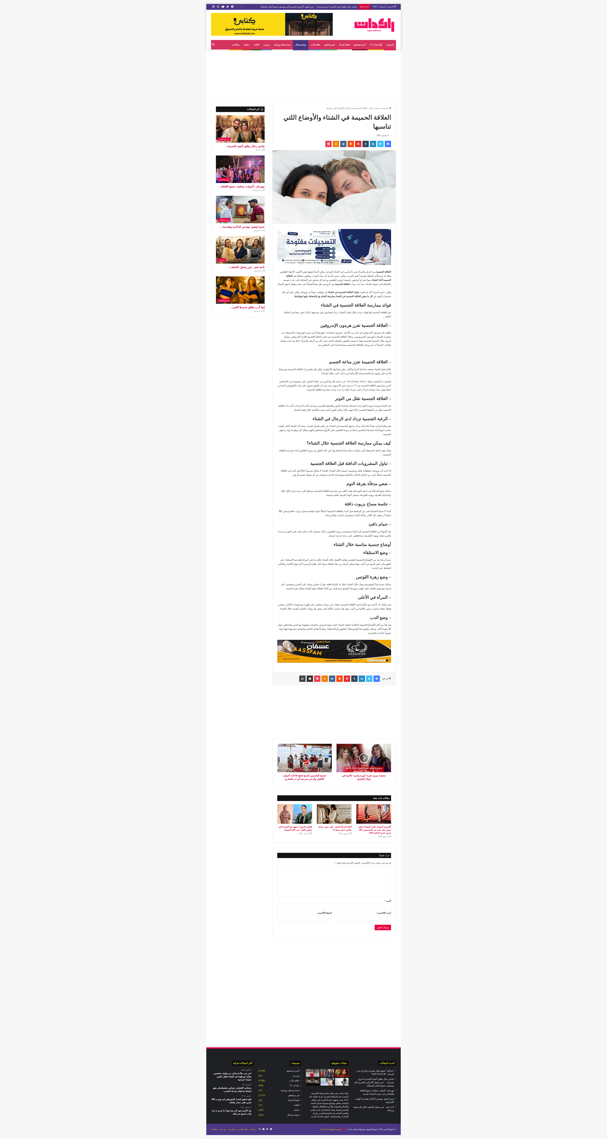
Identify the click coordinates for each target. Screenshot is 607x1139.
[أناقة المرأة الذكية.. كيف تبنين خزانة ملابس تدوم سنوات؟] (334, 814)
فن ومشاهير (329, 44)
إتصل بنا (231, 1129)
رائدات (252, 1129)
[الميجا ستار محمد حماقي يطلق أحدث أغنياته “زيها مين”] (342, 1082)
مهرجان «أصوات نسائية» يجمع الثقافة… (241, 186)
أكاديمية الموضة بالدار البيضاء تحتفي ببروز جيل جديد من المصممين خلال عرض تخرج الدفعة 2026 (374, 830)
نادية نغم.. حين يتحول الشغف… (246, 267)
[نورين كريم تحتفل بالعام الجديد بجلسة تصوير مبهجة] (312, 1073)
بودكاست (236, 44)
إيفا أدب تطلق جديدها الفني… (247, 307)
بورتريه (267, 44)
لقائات (256, 44)
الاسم (388, 901)
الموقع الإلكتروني (324, 913)
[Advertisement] (303, 75)
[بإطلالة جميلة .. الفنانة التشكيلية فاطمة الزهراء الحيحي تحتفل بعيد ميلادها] (327, 1082)
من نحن (223, 1129)
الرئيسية (390, 44)
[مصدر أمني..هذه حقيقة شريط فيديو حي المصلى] (312, 1082)
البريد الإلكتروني (383, 913)
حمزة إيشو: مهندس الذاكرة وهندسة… (242, 226)
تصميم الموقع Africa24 (331, 1129)
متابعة (246, 44)
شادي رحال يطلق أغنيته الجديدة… (245, 146)
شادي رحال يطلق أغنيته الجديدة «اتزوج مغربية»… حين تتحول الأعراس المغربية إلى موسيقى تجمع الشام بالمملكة (374, 1082)
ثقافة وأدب (315, 44)
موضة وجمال (300, 44)
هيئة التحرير (242, 1129)
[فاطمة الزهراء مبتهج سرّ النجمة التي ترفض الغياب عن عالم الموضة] (294, 814)
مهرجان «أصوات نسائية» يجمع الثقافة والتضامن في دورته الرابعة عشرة (326, 7)
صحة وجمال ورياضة (282, 44)
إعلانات (214, 1129)
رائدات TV (375, 44)
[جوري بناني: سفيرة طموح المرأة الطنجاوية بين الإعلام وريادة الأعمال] (327, 1073)
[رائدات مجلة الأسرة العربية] (374, 25)
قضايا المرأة (344, 44)
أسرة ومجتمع (359, 44)
